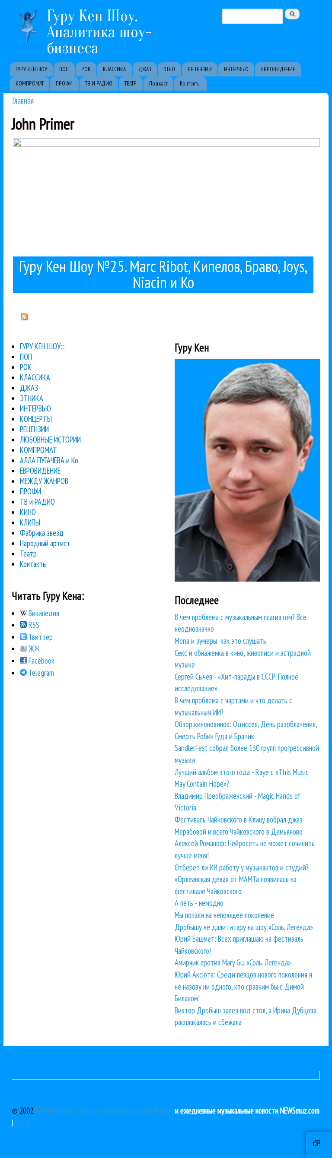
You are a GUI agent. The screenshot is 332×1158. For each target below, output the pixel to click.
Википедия (43, 613)
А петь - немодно (199, 903)
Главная (23, 100)
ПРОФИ (64, 83)
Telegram (40, 673)
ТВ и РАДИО (37, 502)
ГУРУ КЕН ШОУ (31, 69)
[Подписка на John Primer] (24, 317)
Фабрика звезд (42, 533)
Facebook (40, 660)
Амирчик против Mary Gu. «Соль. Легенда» (233, 962)
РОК (86, 69)
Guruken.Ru (31, 1122)
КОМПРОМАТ (30, 83)
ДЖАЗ (144, 69)
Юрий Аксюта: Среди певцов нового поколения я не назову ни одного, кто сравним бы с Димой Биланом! (243, 986)
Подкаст (158, 83)
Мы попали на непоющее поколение (224, 915)
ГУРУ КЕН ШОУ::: (43, 346)
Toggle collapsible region (319, 1145)
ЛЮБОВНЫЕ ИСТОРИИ (50, 439)
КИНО (28, 512)
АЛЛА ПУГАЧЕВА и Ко (49, 460)
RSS (33, 625)
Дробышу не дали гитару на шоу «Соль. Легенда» (244, 927)
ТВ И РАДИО (98, 83)
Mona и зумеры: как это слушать (220, 641)
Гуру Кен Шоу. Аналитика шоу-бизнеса (99, 32)
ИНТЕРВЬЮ (236, 69)
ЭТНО (169, 69)
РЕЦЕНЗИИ (200, 69)
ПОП (64, 69)
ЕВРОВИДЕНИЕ (278, 69)
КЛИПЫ (30, 522)
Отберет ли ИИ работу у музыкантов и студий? (242, 867)
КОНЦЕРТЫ (36, 419)
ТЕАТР (130, 83)
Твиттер (40, 637)
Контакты (190, 83)
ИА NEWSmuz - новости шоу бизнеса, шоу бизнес (104, 1110)
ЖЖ (33, 648)
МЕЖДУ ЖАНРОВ (44, 481)
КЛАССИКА (114, 69)
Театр (28, 553)
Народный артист (45, 543)
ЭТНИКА (31, 398)
